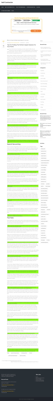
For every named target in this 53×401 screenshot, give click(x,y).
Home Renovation (44, 86)
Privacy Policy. (21, 31)
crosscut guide (43, 167)
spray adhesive (43, 237)
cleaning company (44, 165)
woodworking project (44, 242)
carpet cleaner (43, 153)
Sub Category (29, 29)
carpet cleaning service (45, 162)
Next (36, 31)
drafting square (43, 176)
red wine (42, 223)
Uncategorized (43, 109)
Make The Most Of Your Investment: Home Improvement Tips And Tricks (24, 361)
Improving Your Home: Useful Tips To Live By (46, 63)
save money (43, 230)
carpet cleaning (43, 158)
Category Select (14, 29)
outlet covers (43, 216)
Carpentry (27, 42)
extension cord (43, 181)
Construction (43, 73)
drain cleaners (43, 179)
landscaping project (44, 207)
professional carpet (44, 221)
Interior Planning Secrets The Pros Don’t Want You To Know (46, 48)
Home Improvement (44, 81)
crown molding (43, 169)
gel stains (48, 183)
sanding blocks (43, 228)
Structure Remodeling (20, 7)
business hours (43, 151)
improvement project (44, 195)
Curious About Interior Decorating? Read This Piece (45, 60)
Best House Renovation (9, 7)
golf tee (42, 186)
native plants (43, 211)
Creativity (42, 75)
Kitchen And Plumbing (5, 10)
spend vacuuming (22, 355)
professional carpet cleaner (12, 355)
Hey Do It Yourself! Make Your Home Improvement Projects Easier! (46, 55)
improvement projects (44, 197)
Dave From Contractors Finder (14, 42)
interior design (43, 202)
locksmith (42, 96)
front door (42, 183)
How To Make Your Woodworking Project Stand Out (11, 360)
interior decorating (44, 200)
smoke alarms (43, 235)
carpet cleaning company (45, 160)
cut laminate (43, 172)
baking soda (43, 148)
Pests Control (43, 99)
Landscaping (43, 94)
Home (2, 7)
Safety (42, 107)
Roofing (38, 7)
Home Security (43, 88)
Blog (13, 10)
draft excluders (43, 174)
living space (43, 209)
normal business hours (45, 214)
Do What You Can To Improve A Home (46, 51)
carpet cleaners (43, 155)
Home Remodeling (44, 83)
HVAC (42, 91)
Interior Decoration (31, 7)
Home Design (43, 78)
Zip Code (13, 26)
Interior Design (38, 378)
